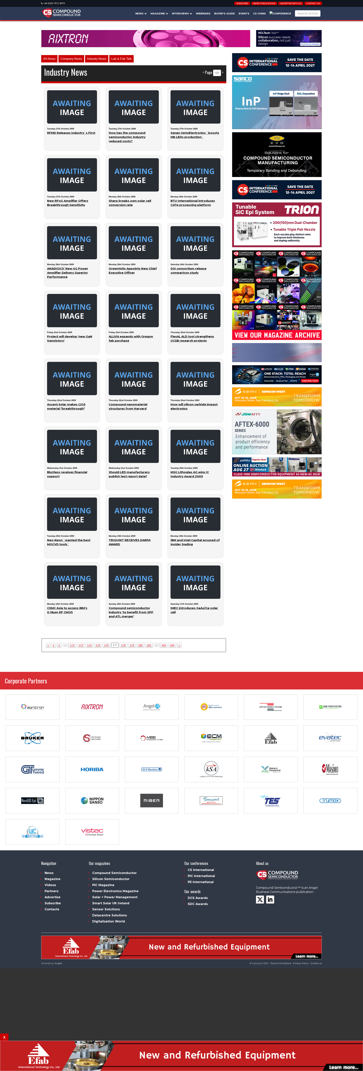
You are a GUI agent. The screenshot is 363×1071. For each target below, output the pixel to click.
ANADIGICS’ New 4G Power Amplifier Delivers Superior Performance (67, 273)
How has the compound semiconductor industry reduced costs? (127, 137)
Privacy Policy (300, 963)
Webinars (203, 13)
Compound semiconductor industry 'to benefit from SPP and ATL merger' (131, 612)
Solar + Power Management (114, 897)
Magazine (158, 13)
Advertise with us (290, 3)
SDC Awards (198, 904)
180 (140, 645)
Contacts (52, 909)
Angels (58, 963)
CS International (201, 870)
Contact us (313, 3)
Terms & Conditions (280, 963)
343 (163, 645)
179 (132, 645)
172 (72, 645)
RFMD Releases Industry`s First (71, 133)
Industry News (96, 58)
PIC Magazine (103, 885)
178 (123, 645)
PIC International (201, 876)
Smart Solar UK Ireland (110, 903)
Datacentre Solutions (109, 915)
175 (98, 645)
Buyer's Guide (224, 13)
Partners (51, 891)
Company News (71, 58)
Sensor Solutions (106, 909)
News (139, 13)
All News (49, 58)
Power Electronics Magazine (115, 891)
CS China (259, 13)
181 (149, 645)
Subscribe (242, 3)
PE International (201, 882)
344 (172, 645)
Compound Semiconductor (114, 873)
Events (244, 13)
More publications (264, 3)
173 (81, 645)
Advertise (52, 897)
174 (89, 645)
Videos (50, 885)
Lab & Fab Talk (121, 58)
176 (106, 645)
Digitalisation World (108, 921)
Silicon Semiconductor (111, 879)
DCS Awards (198, 898)
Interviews (181, 13)
